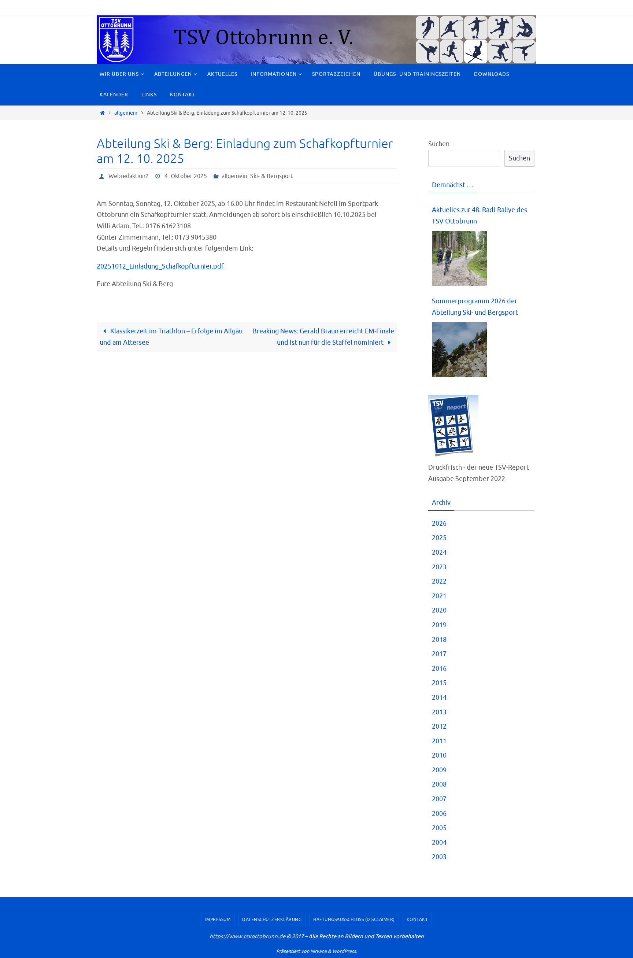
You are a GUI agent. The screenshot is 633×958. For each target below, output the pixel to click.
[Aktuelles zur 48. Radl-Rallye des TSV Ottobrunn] (459, 258)
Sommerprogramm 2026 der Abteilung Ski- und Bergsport (475, 307)
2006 (439, 814)
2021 (439, 596)
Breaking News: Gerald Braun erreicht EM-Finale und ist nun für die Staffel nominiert (323, 337)
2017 (439, 654)
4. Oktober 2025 (185, 176)
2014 (439, 697)
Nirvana (318, 951)
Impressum (218, 919)
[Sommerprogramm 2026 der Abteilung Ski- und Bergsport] (459, 349)
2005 (439, 828)
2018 (439, 640)
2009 (439, 770)
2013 (439, 712)
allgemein (125, 113)
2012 (439, 726)
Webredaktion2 (128, 176)
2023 (439, 567)
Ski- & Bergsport (271, 176)
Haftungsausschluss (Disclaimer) (354, 919)
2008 (439, 784)
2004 (439, 843)
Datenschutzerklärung (271, 919)
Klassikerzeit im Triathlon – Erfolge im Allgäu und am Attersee (171, 337)
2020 (439, 610)
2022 (439, 581)
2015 (439, 683)
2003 (439, 857)
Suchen (438, 144)
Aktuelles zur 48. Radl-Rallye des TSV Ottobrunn (479, 215)
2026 (439, 523)
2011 (439, 741)
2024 (439, 552)
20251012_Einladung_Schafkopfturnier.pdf (160, 266)
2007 (439, 799)
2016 (439, 669)
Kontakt (417, 919)
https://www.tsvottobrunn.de (247, 936)
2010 (439, 755)
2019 (439, 625)
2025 (439, 538)
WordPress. (344, 951)
